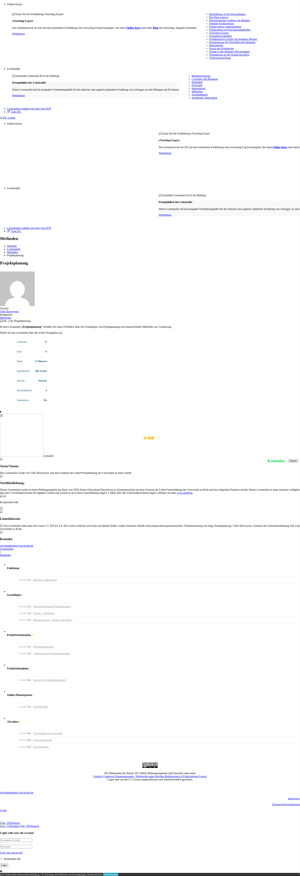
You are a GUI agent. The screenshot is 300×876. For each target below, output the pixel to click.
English (14, 826)
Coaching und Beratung (205, 79)
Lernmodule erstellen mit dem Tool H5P (29, 108)
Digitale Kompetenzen (221, 23)
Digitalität (197, 82)
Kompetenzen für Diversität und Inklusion (232, 42)
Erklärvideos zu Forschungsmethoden (230, 29)
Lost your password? (11, 852)
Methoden (197, 91)
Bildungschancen (201, 75)
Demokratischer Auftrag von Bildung (229, 20)
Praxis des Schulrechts (221, 48)
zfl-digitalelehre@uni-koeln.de (16, 545)
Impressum (294, 798)
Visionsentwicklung (220, 57)
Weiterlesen (18, 33)
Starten (293, 461)
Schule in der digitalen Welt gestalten (229, 51)
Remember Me (11, 858)
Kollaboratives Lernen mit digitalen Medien (233, 39)
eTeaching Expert (218, 32)
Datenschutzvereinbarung (286, 804)
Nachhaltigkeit (200, 94)
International (216, 45)
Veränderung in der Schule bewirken (229, 54)
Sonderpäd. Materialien (204, 97)
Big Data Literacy (219, 17)
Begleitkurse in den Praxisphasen (227, 14)
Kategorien (6, 314)
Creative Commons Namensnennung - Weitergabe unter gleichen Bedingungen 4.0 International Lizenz (149, 776)
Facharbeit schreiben (220, 36)
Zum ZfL (16, 111)
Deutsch (15, 823)
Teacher (4, 308)
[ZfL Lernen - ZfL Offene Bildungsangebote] (7, 117)
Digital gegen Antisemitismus (225, 26)
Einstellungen (110, 874)
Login (3, 810)
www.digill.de (185, 492)
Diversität (197, 85)
